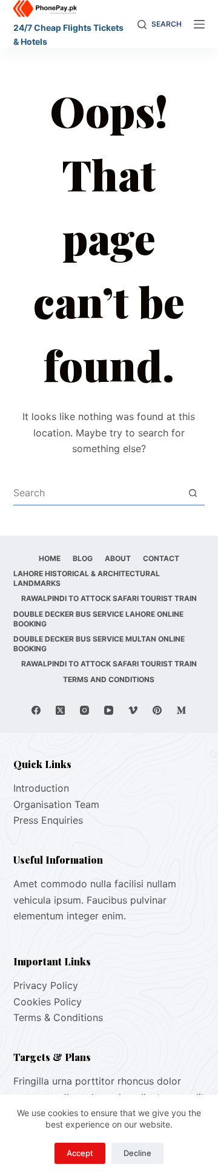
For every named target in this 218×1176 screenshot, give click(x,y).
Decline (137, 1153)
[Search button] (192, 493)
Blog (83, 558)
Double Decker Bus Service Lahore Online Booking (98, 618)
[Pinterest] (157, 710)
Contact (161, 558)
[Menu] (199, 24)
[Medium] (181, 710)
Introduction (41, 788)
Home (50, 558)
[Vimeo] (132, 710)
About (118, 558)
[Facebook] (36, 710)
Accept (80, 1153)
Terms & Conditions (58, 1017)
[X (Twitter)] (60, 710)
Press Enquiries (48, 820)
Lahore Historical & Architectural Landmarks (86, 578)
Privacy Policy (45, 985)
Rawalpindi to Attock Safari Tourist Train (109, 598)
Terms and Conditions (108, 679)
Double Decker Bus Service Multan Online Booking (99, 643)
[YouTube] (108, 710)
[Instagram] (84, 710)
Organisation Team (56, 804)
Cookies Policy (47, 1002)
